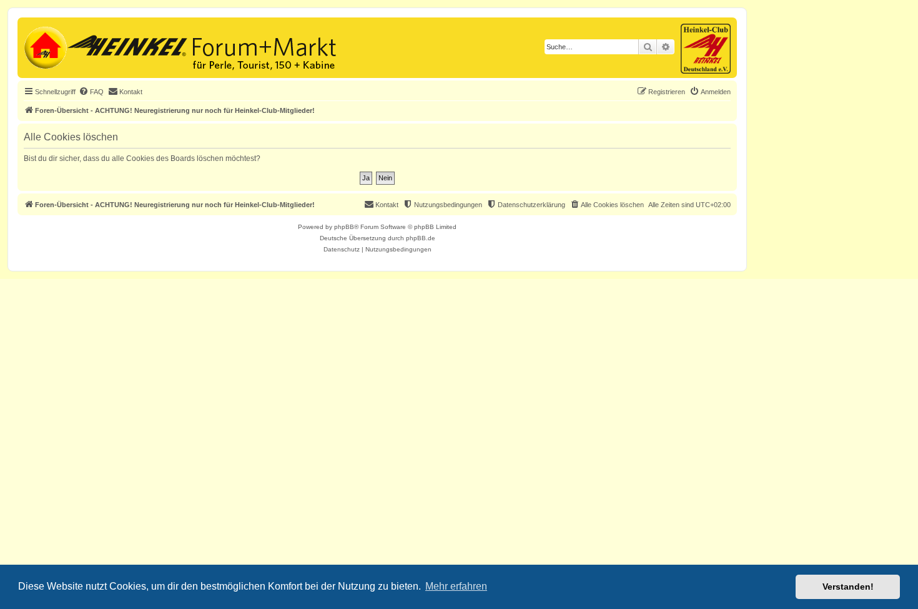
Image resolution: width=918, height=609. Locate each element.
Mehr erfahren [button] (456, 586)
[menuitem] (91, 91)
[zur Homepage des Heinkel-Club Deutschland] (44, 46)
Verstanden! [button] (848, 587)
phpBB (344, 226)
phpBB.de (420, 238)
